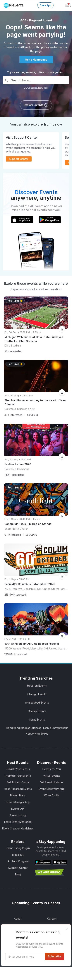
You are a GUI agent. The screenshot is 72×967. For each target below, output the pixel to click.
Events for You (51, 769)
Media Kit (18, 854)
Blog (18, 874)
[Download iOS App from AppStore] (60, 862)
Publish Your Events (18, 769)
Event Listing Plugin (18, 848)
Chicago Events (37, 694)
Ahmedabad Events (37, 702)
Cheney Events (37, 711)
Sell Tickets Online (18, 782)
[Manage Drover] (4, 4)
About (18, 918)
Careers (52, 918)
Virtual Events (51, 775)
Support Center (18, 867)
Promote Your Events (18, 775)
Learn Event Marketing (18, 821)
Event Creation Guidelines (18, 828)
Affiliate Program (17, 861)
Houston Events (37, 685)
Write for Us (51, 795)
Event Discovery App (52, 788)
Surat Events (37, 719)
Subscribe (54, 956)
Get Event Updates (51, 782)
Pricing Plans (18, 795)
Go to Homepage (36, 59)
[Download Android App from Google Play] (43, 862)
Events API (17, 808)
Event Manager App (18, 802)
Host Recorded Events (18, 788)
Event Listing (18, 815)
